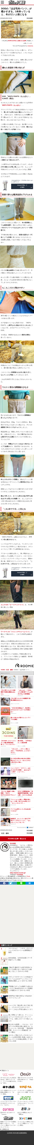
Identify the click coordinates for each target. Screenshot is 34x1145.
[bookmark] (30, 883)
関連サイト (5, 1070)
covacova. (30, 46)
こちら (28, 876)
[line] (21, 883)
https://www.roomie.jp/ (18, 873)
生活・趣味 (5, 833)
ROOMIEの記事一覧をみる (17, 838)
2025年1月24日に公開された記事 (17, 40)
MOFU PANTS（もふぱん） (11, 105)
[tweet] (10, 883)
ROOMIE (30, 18)
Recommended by (22, 827)
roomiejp (20, 874)
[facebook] (4, 883)
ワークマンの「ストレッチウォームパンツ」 (16, 631)
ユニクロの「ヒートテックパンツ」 (13, 604)
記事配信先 (5, 1129)
